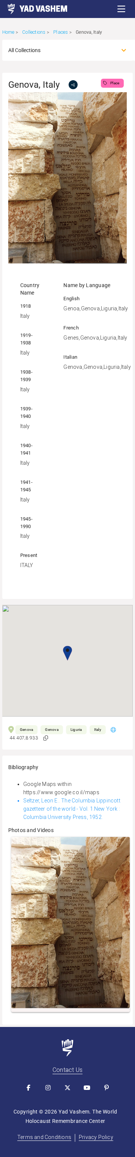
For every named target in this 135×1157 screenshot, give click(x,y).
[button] (121, 8)
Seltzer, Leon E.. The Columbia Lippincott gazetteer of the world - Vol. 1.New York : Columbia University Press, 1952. (71, 809)
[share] (73, 84)
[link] (34, 9)
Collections (33, 32)
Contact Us (67, 1069)
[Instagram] (48, 1087)
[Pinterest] (106, 1087)
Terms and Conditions (44, 1137)
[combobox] (61, 50)
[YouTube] (87, 1087)
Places (60, 32)
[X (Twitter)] (67, 1087)
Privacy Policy (96, 1137)
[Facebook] (28, 1087)
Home (8, 32)
